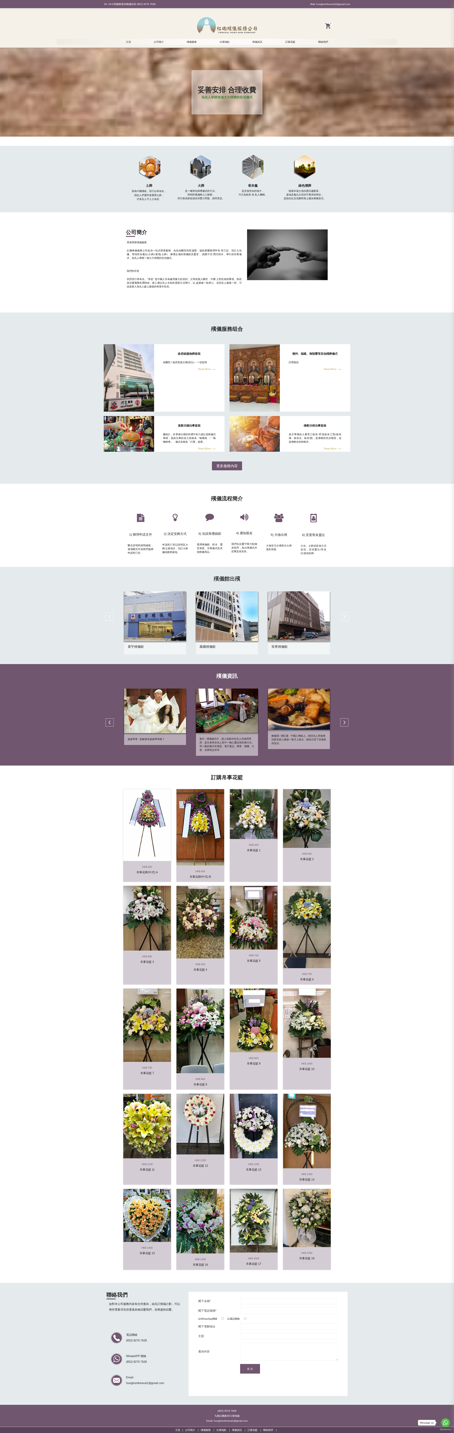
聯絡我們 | (271, 1430)
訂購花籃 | (255, 1430)
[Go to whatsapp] (445, 1422)
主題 (201, 1336)
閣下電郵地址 (206, 1326)
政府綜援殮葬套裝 (189, 353)
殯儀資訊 (257, 41)
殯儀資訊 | (240, 1430)
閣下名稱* (204, 1301)
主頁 (128, 41)
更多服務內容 (227, 466)
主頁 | (180, 1430)
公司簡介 (159, 41)
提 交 (250, 1368)
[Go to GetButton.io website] (445, 1429)
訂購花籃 (290, 41)
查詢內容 (204, 1351)
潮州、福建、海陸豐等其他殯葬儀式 (315, 353)
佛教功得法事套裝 (315, 425)
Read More (204, 369)
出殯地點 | (224, 1430)
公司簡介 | (193, 1430)
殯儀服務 (192, 41)
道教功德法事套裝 (189, 425)
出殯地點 (224, 41)
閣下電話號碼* (207, 1310)
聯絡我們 (323, 41)
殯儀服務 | (208, 1430)
